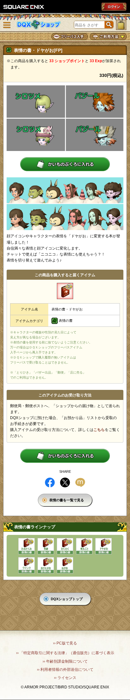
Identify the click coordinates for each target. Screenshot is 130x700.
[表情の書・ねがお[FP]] (65, 565)
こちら (99, 430)
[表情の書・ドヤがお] (65, 291)
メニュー (7, 25)
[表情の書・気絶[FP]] (46, 546)
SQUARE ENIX (24, 7)
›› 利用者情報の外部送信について (65, 669)
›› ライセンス (65, 678)
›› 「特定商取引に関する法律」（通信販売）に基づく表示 (65, 653)
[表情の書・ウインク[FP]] (26, 565)
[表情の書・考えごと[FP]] (84, 546)
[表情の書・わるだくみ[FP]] (26, 546)
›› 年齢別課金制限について (65, 661)
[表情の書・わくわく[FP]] (65, 546)
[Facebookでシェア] (50, 482)
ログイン (114, 6)
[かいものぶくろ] (121, 24)
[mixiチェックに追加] (80, 482)
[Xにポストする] (65, 482)
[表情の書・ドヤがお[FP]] (103, 546)
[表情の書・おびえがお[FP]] (46, 565)
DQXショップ (39, 24)
